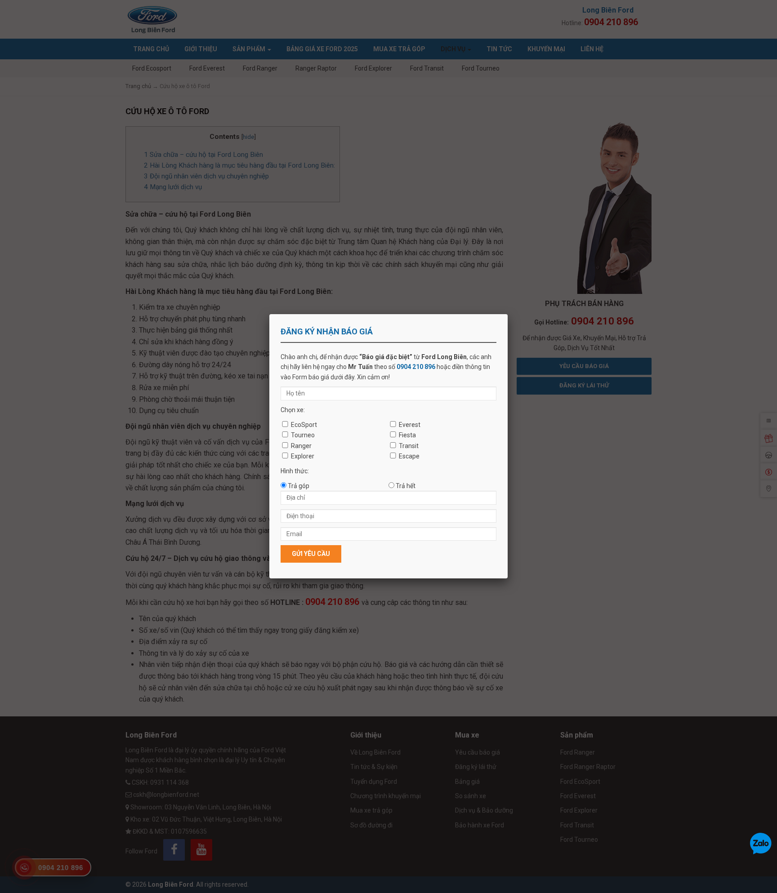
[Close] (508, 314)
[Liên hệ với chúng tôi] (761, 843)
